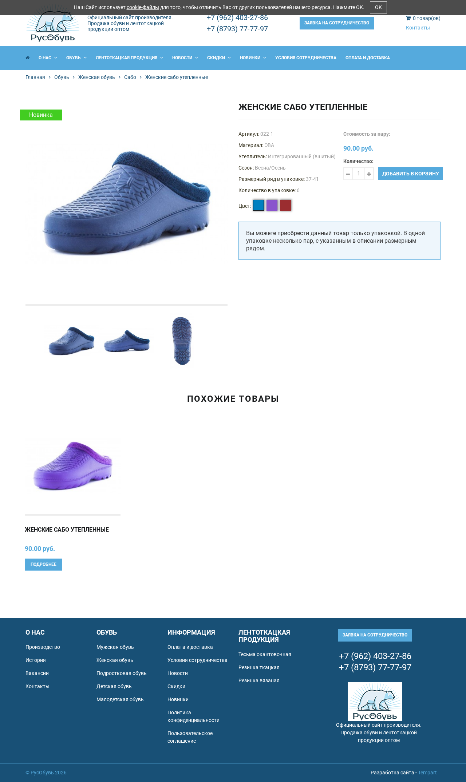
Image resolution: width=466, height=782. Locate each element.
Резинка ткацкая (259, 667)
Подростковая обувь (121, 673)
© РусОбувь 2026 (46, 772)
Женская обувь (96, 77)
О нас (45, 57)
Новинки (250, 57)
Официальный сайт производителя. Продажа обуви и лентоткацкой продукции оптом (130, 23)
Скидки (216, 57)
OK (378, 7)
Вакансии (37, 673)
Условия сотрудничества (305, 57)
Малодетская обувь (120, 699)
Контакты (418, 28)
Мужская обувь (115, 647)
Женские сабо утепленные (67, 529)
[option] (126, 203)
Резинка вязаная (259, 680)
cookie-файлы (143, 7)
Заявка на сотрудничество (336, 22)
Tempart (427, 772)
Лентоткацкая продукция (127, 57)
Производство (42, 647)
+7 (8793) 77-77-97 (237, 28)
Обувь (74, 57)
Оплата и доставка (367, 57)
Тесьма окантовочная (264, 654)
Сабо (130, 77)
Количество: (358, 161)
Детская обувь (114, 686)
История (35, 660)
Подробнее (43, 564)
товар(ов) (427, 18)
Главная (35, 77)
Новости (182, 57)
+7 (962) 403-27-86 (237, 17)
